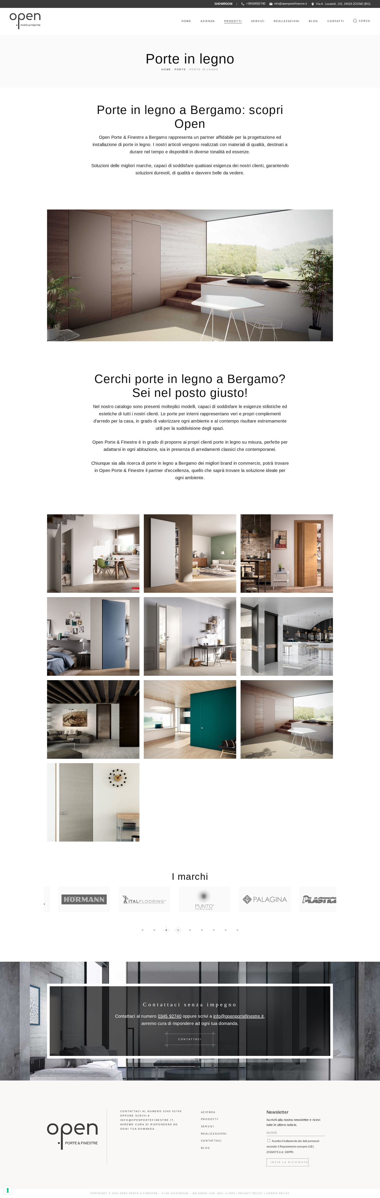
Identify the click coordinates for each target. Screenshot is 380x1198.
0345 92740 (169, 1016)
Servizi (207, 1126)
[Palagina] (250, 899)
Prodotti (210, 1119)
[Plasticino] (310, 899)
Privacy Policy (251, 1193)
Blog (205, 1148)
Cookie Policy (278, 1193)
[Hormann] (69, 899)
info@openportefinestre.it (290, 3)
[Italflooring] (129, 899)
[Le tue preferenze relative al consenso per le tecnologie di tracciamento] (8, 1190)
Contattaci (211, 1140)
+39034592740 (255, 3)
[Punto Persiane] (190, 899)
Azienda (208, 1112)
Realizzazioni (214, 1133)
